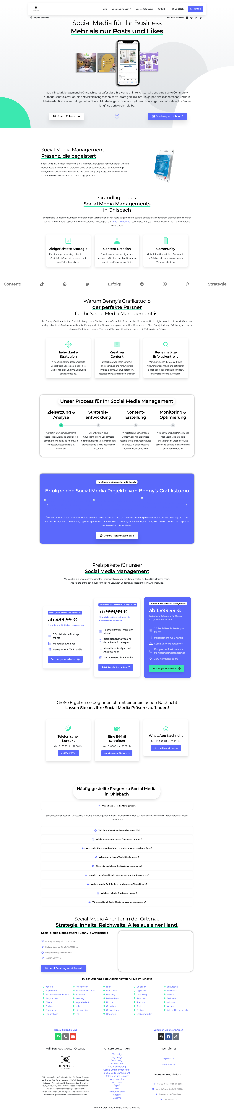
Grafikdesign (117, 1060)
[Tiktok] (176, 1036)
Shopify (117, 1094)
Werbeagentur (117, 1079)
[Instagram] (161, 1036)
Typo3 (117, 1085)
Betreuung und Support (117, 1075)
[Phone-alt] (65, 1036)
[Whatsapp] (58, 1036)
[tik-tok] (200, 17)
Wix (117, 1088)
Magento (117, 1097)
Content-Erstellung (120, 221)
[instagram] (196, 17)
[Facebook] (187, 17)
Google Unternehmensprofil (117, 1069)
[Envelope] (73, 1036)
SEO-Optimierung (117, 1066)
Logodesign (117, 1057)
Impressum (168, 1058)
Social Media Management (117, 1072)
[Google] (191, 17)
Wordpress (117, 1082)
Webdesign (117, 1054)
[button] (47, 505)
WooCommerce (116, 1091)
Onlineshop (117, 1063)
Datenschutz (168, 1064)
